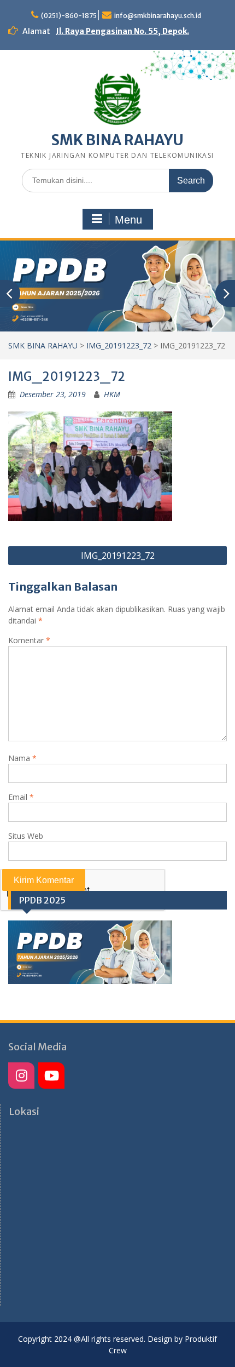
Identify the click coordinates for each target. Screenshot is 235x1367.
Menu (128, 220)
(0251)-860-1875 (69, 16)
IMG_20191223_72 (118, 345)
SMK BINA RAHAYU (117, 140)
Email (21, 797)
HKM (112, 394)
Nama (22, 758)
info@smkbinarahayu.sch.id (157, 16)
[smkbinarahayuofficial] (21, 1075)
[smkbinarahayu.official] (51, 1075)
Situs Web (25, 836)
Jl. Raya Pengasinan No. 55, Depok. (122, 31)
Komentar (29, 640)
